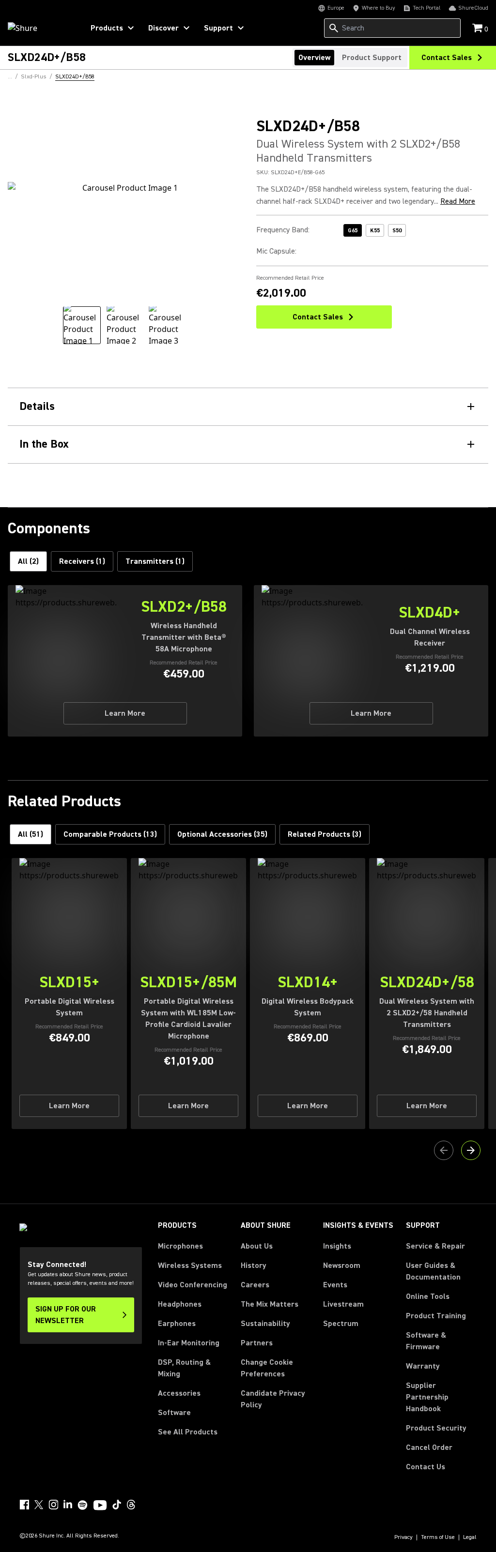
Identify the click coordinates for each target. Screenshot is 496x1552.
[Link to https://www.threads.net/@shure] (131, 1504)
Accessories (179, 1393)
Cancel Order (429, 1447)
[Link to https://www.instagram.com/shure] (53, 1504)
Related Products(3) (324, 834)
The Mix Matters (269, 1304)
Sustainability (265, 1323)
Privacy (403, 1537)
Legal (470, 1537)
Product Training (436, 1316)
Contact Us (425, 1467)
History (253, 1265)
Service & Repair (435, 1246)
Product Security (436, 1428)
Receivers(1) (82, 561)
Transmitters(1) (155, 561)
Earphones (177, 1323)
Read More (457, 201)
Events (335, 1285)
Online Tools (428, 1296)
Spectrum (340, 1323)
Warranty (423, 1366)
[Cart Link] (478, 28)
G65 (352, 230)
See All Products (187, 1432)
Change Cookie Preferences (267, 1368)
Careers (255, 1285)
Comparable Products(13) (110, 834)
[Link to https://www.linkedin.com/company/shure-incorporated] (68, 1504)
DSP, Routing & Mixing (184, 1368)
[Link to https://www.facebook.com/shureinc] (24, 1504)
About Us (257, 1246)
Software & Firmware (426, 1341)
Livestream (343, 1304)
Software (174, 1412)
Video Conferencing (192, 1285)
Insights (337, 1246)
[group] (82, 325)
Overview (314, 57)
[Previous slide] (443, 1150)
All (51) (30, 834)
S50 (397, 230)
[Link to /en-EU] (39, 28)
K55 (375, 230)
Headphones (180, 1304)
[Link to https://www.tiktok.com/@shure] (117, 1504)
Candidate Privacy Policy (273, 1399)
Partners (257, 1343)
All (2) (28, 561)
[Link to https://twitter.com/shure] (39, 1504)
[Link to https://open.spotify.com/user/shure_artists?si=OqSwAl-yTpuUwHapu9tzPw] (83, 1505)
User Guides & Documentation (433, 1271)
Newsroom (341, 1265)
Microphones (180, 1246)
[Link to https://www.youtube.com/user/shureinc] (100, 1506)
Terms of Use (438, 1537)
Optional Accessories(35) (222, 834)
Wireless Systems (190, 1265)
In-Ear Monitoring (188, 1343)
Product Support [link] (372, 57)
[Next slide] (470, 1150)
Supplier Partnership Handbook (441, 1397)
